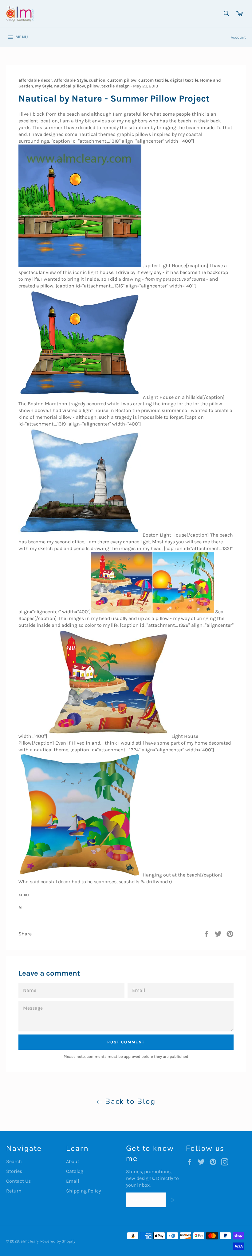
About (72, 1161)
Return (14, 1191)
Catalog (74, 1171)
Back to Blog (129, 1101)
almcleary (30, 1241)
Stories (14, 1171)
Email (72, 1181)
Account (238, 37)
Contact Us (18, 1181)
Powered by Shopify (57, 1241)
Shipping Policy (83, 1191)
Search (14, 1161)
